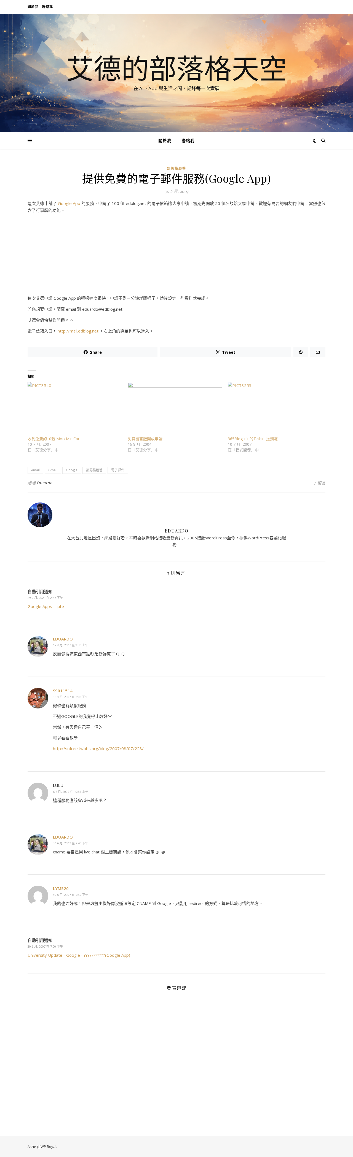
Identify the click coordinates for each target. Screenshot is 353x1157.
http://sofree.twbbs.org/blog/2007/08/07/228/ (98, 748)
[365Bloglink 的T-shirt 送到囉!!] (275, 409)
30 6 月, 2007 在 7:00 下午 (45, 946)
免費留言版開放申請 (145, 438)
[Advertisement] (176, 256)
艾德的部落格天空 (176, 68)
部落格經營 (176, 168)
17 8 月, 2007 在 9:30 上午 (70, 645)
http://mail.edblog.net (78, 331)
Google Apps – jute (46, 606)
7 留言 (319, 483)
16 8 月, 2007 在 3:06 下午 (70, 697)
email (35, 470)
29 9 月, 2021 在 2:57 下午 (45, 598)
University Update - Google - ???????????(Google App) (79, 955)
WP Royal (48, 1146)
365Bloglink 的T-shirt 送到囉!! (253, 438)
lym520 (61, 888)
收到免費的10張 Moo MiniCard (55, 438)
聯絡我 (47, 6)
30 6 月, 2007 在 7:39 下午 (70, 895)
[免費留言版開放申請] (175, 409)
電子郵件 (117, 470)
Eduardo (45, 482)
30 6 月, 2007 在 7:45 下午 (70, 843)
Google (71, 470)
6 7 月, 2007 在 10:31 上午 (70, 792)
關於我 (33, 6)
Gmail (52, 470)
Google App (69, 203)
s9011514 (63, 690)
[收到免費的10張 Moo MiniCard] (75, 409)
